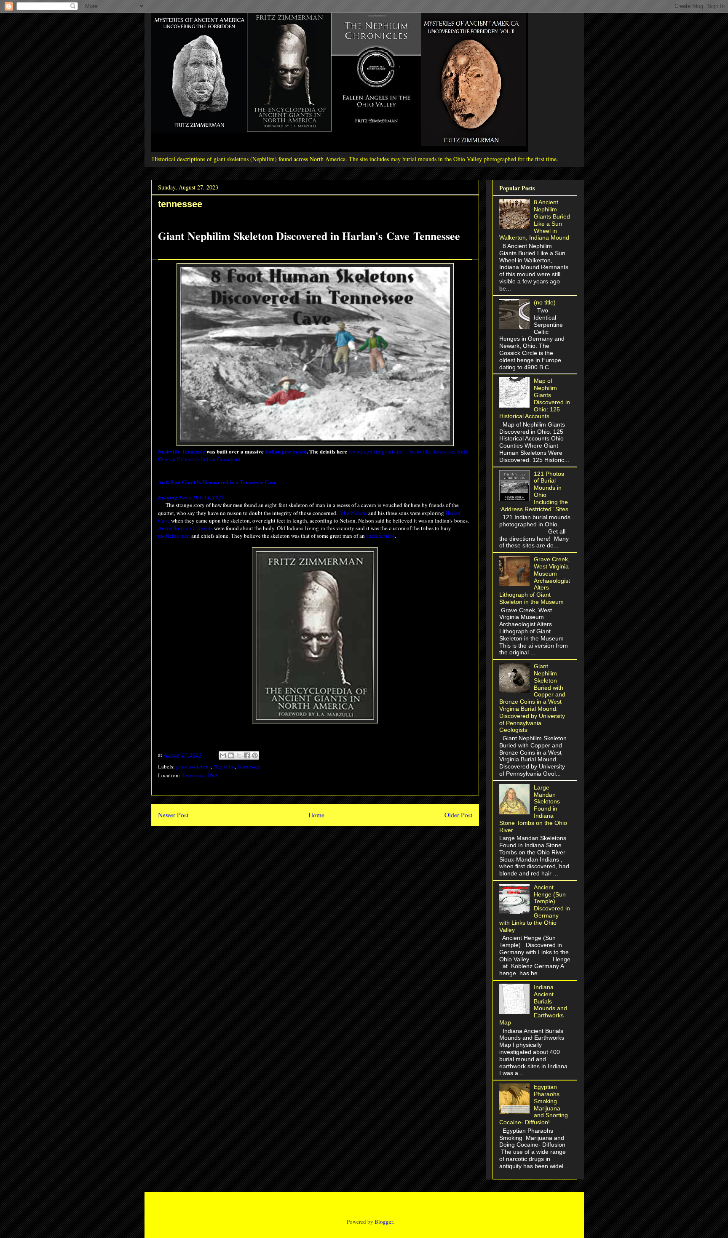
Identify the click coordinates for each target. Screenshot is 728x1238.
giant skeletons (193, 766)
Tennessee (248, 766)
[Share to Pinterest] (255, 755)
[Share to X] (239, 755)
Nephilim (224, 766)
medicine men (174, 535)
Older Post (458, 815)
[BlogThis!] (231, 755)
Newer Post (173, 815)
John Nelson (353, 513)
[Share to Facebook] (247, 755)
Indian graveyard (286, 451)
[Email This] (223, 755)
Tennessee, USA (200, 775)
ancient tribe (380, 535)
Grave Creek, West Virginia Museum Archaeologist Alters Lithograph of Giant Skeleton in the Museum (534, 580)
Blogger (384, 1221)
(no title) (545, 302)
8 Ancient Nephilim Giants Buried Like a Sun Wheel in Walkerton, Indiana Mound (534, 220)
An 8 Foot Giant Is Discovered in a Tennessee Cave (217, 482)
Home (316, 815)
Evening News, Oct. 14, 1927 (191, 497)
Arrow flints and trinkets (185, 528)
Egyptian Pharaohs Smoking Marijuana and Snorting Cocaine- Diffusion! (533, 1104)
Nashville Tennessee (181, 451)
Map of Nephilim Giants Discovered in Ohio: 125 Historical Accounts (534, 398)
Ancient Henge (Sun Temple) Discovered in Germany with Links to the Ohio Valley (534, 908)
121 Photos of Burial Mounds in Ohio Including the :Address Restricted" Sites (533, 491)
